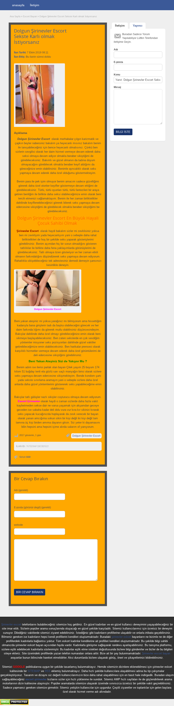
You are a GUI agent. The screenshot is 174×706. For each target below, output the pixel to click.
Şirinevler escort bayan (156, 653)
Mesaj (117, 87)
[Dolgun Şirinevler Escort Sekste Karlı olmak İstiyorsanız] (39, 94)
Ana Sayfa (15, 16)
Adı (116, 49)
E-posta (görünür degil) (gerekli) (32, 507)
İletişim (34, 5)
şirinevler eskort (121, 636)
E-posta (118, 62)
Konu (117, 74)
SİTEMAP (34, 671)
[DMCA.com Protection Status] (14, 704)
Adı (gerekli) (21, 490)
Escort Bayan (30, 16)
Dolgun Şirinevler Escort (86, 435)
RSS (48, 671)
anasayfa (18, 5)
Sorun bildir (25, 457)
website (18, 524)
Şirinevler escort (11, 624)
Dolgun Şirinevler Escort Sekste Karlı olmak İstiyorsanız (40, 36)
